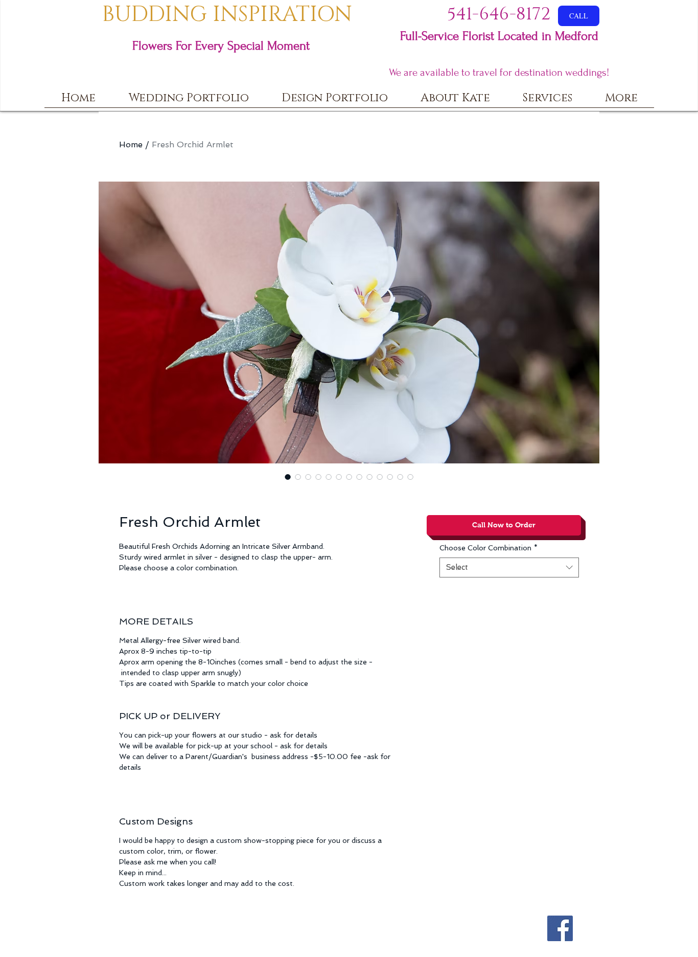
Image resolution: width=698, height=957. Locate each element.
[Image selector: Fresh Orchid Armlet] (288, 477)
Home (131, 144)
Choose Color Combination (488, 548)
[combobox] (509, 567)
